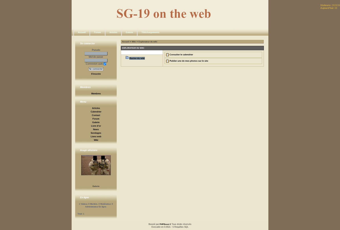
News (96, 129)
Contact (96, 115)
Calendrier (96, 111)
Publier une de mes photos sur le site (189, 61)
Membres (96, 93)
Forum (97, 32)
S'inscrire (96, 74)
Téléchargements (150, 32)
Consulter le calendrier (181, 54)
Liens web (96, 136)
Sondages (96, 133)
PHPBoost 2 (165, 224)
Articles (113, 32)
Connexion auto (94, 63)
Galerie (129, 32)
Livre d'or (96, 126)
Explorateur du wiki (148, 42)
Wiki (96, 140)
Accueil (82, 32)
